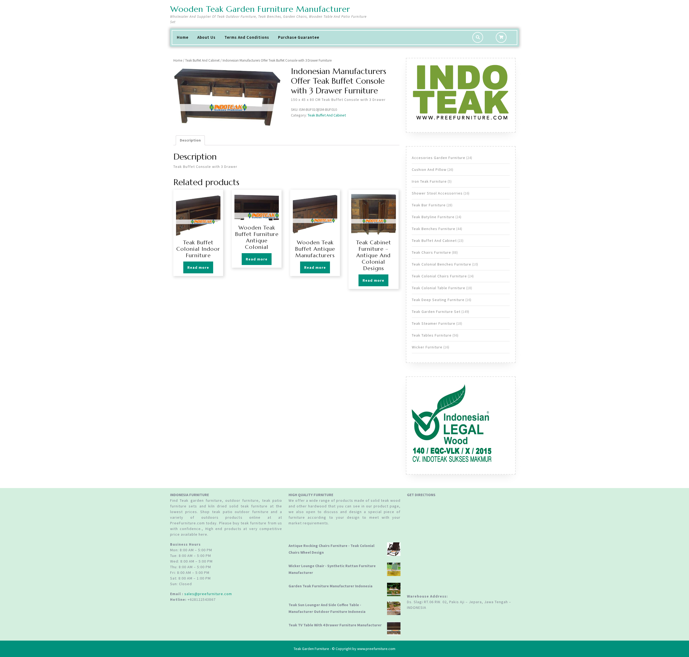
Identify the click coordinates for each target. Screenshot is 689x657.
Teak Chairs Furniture (431, 252)
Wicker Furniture (427, 347)
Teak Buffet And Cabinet (202, 60)
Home (182, 37)
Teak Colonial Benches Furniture (441, 264)
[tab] (190, 140)
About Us (206, 37)
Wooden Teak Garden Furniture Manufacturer (260, 9)
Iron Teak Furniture (429, 181)
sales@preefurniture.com (208, 593)
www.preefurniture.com (376, 648)
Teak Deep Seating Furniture (438, 299)
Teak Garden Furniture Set (436, 311)
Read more (198, 267)
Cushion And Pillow (429, 169)
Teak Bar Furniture (429, 205)
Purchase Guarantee (298, 37)
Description (190, 140)
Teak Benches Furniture (433, 228)
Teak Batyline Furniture (433, 216)
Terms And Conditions (246, 37)
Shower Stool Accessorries (437, 193)
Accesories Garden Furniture (438, 157)
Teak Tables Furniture (432, 335)
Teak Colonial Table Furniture (438, 287)
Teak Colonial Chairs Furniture (439, 276)
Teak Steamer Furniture (433, 323)
